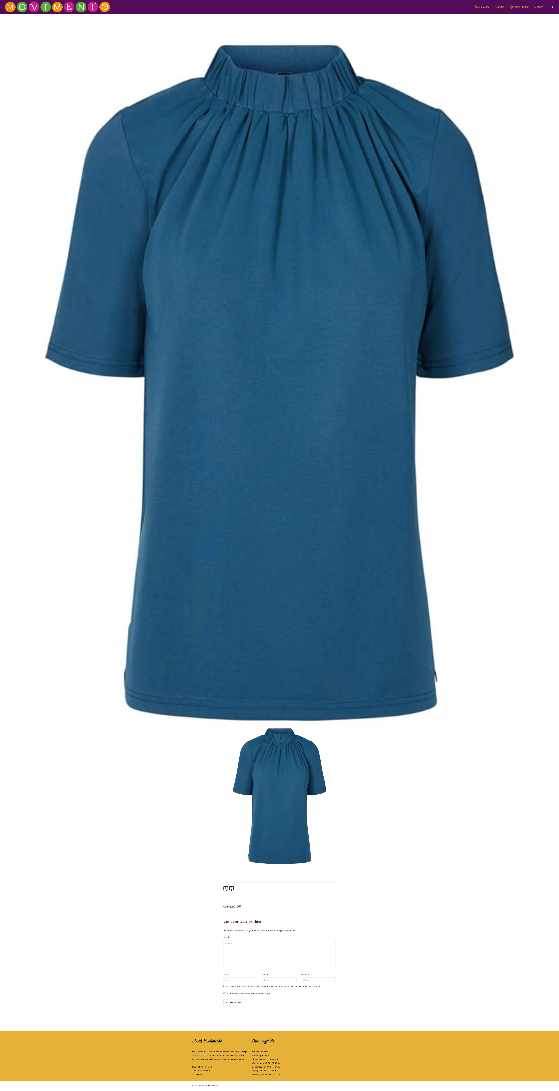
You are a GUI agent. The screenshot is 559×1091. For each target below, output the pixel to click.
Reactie (226, 937)
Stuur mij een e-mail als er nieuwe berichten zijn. (248, 993)
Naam (226, 974)
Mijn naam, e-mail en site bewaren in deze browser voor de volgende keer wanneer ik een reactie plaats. (274, 986)
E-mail (265, 974)
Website (305, 974)
